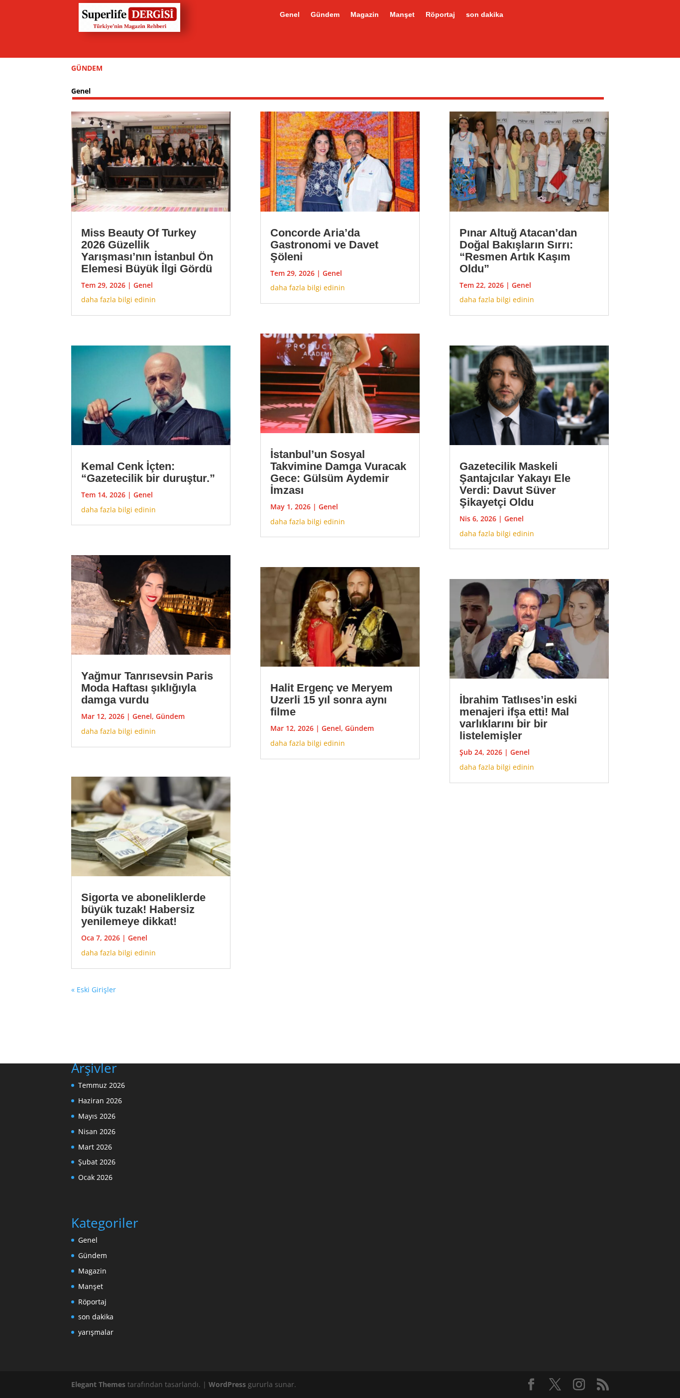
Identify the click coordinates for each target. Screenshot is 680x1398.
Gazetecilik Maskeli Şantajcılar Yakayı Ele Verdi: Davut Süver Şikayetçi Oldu (514, 484)
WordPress (227, 1384)
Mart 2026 (95, 1147)
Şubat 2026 (96, 1161)
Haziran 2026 (100, 1100)
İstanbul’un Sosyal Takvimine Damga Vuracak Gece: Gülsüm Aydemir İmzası (338, 472)
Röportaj (440, 14)
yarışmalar (95, 1332)
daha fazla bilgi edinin (118, 299)
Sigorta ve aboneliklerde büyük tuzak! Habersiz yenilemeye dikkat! (143, 909)
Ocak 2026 (95, 1177)
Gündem (325, 14)
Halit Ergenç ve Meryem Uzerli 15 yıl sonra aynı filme (331, 700)
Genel (290, 14)
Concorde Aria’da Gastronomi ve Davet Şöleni (324, 245)
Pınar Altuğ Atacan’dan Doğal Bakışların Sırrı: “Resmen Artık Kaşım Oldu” (518, 251)
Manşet (402, 14)
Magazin (364, 14)
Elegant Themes (98, 1384)
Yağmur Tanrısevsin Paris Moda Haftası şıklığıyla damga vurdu (147, 688)
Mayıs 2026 (96, 1116)
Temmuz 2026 (101, 1085)
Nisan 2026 (96, 1131)
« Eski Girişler (93, 989)
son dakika (484, 14)
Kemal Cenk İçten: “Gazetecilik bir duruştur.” (148, 472)
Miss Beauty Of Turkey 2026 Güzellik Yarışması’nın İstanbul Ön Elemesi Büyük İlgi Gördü (147, 251)
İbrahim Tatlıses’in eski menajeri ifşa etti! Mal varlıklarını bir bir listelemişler (518, 718)
